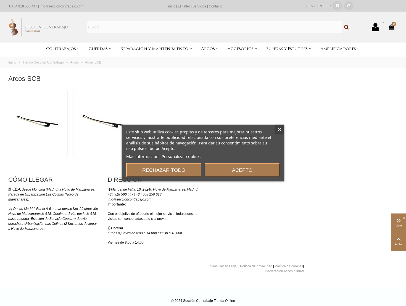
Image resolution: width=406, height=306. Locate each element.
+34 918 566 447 (24, 6)
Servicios (199, 6)
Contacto (215, 6)
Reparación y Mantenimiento (154, 49)
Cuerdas (98, 49)
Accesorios (241, 49)
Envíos (212, 266)
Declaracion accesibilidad (284, 271)
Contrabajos (61, 49)
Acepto (242, 170)
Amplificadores (338, 49)
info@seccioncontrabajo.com (61, 6)
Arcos (208, 49)
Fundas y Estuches (287, 49)
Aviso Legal (229, 266)
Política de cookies (289, 266)
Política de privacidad (256, 266)
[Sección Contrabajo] (38, 27)
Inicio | (172, 6)
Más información (142, 156)
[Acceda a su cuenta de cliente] (377, 27)
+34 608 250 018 (149, 194)
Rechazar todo (163, 170)
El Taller (184, 6)
